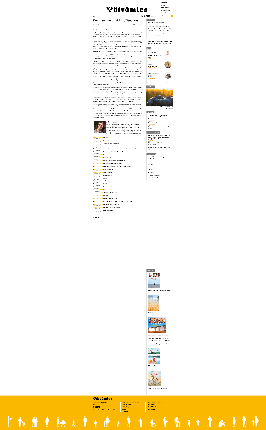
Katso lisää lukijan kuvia (166, 106)
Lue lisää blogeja (168, 83)
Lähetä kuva (169, 108)
